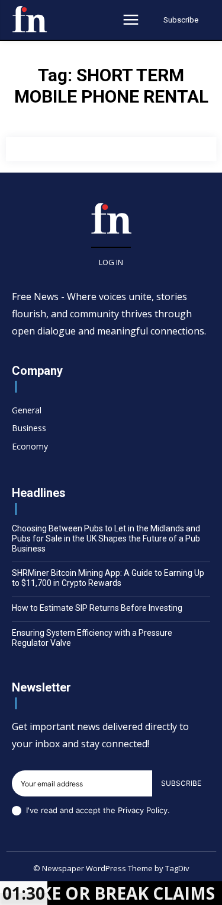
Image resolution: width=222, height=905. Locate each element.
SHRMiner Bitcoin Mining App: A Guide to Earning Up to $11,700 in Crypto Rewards (108, 578)
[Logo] (29, 19)
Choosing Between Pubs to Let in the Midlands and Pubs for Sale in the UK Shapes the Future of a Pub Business (106, 538)
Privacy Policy (143, 810)
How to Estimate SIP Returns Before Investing (97, 608)
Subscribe (181, 783)
